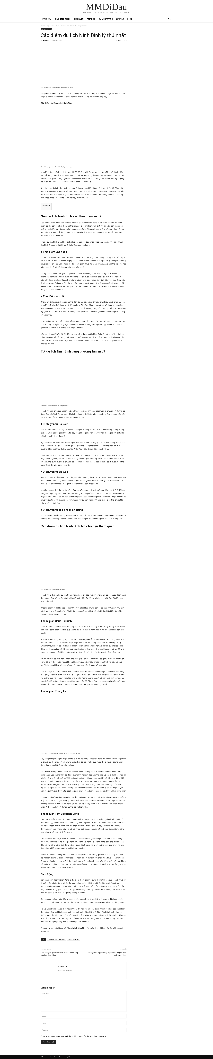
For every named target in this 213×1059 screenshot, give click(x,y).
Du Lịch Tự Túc (106, 19)
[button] (169, 19)
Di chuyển (78, 19)
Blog (129, 19)
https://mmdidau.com (65, 970)
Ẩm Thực (91, 19)
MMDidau (46, 19)
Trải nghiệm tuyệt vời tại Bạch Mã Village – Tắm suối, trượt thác (106, 954)
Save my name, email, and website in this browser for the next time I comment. (75, 1036)
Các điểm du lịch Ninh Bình (56, 939)
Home (43, 26)
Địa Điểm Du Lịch (62, 19)
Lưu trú (120, 19)
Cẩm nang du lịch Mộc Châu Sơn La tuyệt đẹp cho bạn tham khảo (59, 954)
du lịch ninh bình (73, 939)
